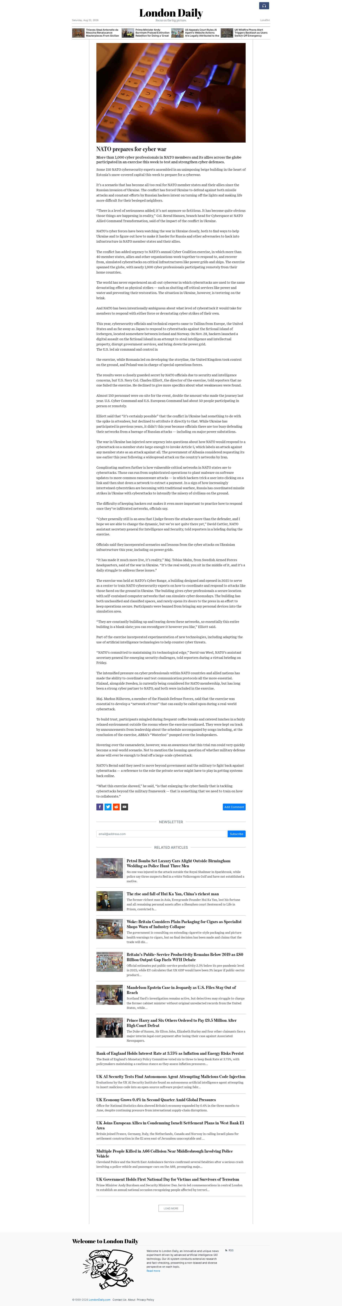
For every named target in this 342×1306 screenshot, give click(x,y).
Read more (153, 1270)
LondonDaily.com (99, 1299)
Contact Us (119, 1299)
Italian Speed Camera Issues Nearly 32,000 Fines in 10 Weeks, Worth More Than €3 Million (252, 34)
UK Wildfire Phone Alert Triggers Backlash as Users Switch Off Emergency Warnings (201, 34)
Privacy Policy (145, 1299)
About (131, 1299)
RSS (231, 1250)
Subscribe (236, 834)
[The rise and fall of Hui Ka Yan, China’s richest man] (109, 901)
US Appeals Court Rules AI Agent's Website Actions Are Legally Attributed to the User (153, 34)
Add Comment (234, 807)
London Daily (171, 12)
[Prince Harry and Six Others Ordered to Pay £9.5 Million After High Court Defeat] (109, 1027)
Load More (171, 1208)
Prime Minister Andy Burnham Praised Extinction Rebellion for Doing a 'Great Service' (103, 34)
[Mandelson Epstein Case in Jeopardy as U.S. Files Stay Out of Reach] (109, 994)
